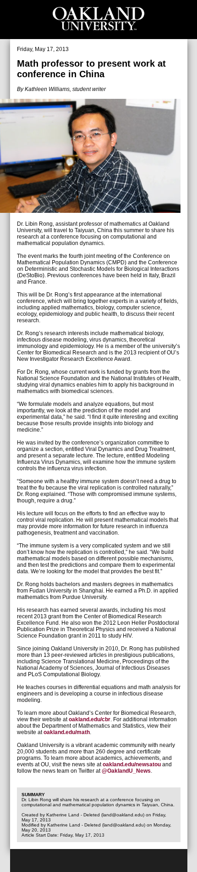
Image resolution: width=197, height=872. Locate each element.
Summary (33, 794)
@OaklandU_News (126, 771)
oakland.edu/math (67, 732)
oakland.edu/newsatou (132, 764)
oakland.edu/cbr (89, 719)
